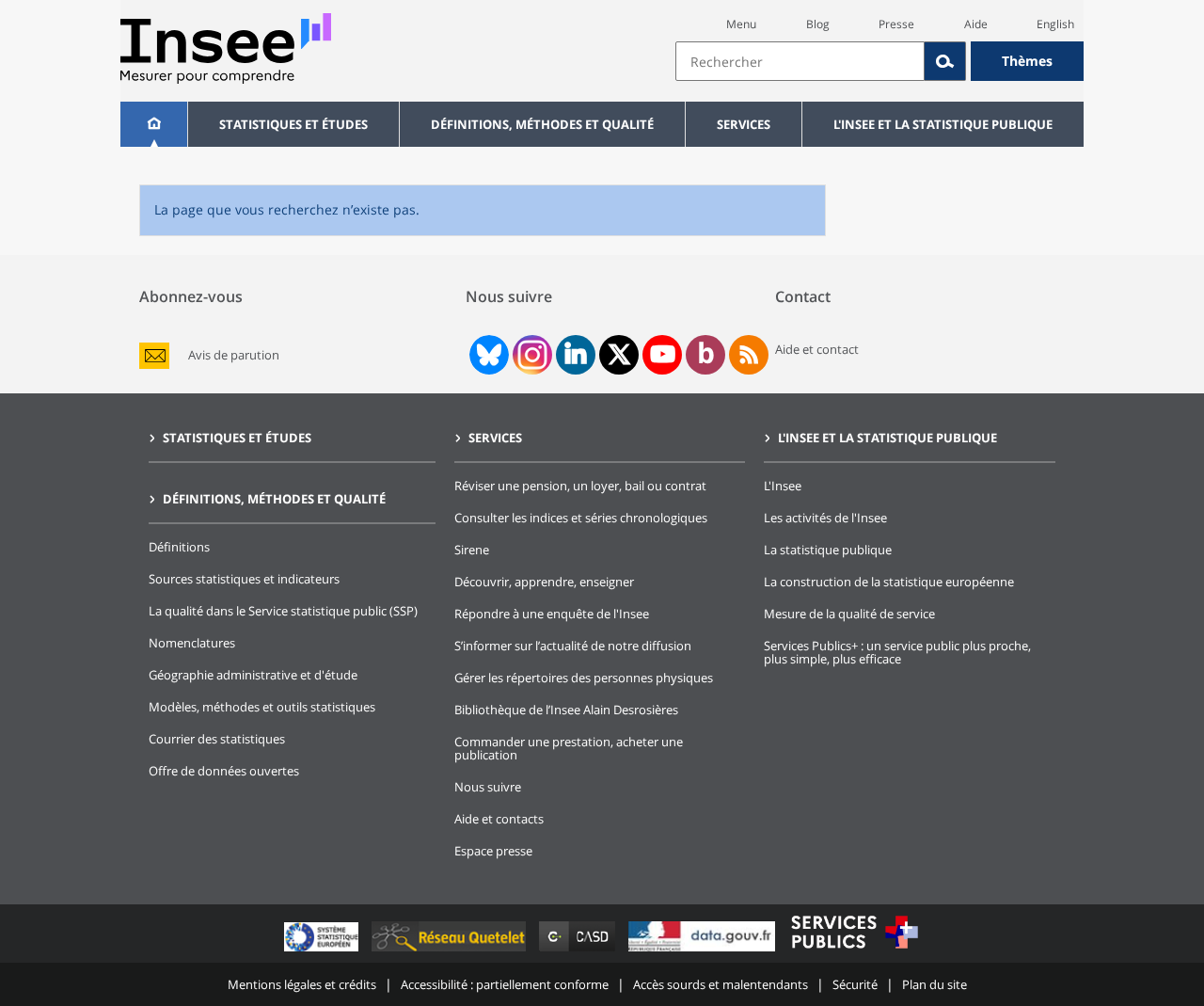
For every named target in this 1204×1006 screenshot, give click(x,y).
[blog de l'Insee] (706, 355)
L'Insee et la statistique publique (943, 124)
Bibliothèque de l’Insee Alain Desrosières (566, 709)
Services (743, 124)
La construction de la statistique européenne (889, 581)
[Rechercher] (945, 61)
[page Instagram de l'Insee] (530, 355)
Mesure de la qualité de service (849, 613)
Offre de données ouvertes (224, 770)
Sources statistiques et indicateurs (244, 578)
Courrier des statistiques (217, 738)
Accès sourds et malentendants (720, 984)
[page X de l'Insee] (619, 354)
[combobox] (879, 61)
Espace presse (493, 850)
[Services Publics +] (854, 951)
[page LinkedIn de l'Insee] (575, 354)
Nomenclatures (192, 642)
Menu (741, 24)
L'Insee (782, 485)
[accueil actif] (154, 124)
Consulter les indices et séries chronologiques (580, 517)
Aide (976, 24)
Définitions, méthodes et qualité (542, 124)
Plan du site (934, 984)
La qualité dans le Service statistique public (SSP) (283, 610)
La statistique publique (828, 549)
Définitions (179, 546)
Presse (896, 24)
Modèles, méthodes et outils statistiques (262, 706)
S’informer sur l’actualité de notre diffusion (572, 645)
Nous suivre (487, 786)
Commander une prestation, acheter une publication (568, 748)
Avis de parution (233, 355)
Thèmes (1027, 61)
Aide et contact (817, 349)
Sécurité (855, 984)
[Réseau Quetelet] (451, 951)
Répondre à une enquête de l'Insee (551, 613)
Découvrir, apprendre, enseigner (544, 581)
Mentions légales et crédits (302, 984)
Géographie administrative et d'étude (253, 674)
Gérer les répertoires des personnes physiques (583, 677)
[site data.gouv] (703, 951)
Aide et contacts (499, 818)
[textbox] (800, 61)
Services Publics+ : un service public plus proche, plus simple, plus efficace (897, 652)
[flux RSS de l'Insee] (748, 354)
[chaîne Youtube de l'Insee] (662, 354)
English (1055, 24)
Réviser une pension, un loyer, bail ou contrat (580, 485)
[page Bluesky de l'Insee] (487, 355)
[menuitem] (153, 124)
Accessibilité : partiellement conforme (505, 984)
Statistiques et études (293, 124)
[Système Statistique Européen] (323, 951)
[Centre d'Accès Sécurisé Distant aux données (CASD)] (579, 951)
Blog (818, 24)
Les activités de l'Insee (825, 517)
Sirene (471, 549)
